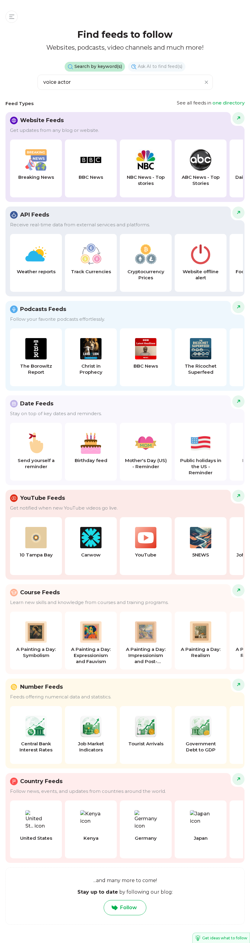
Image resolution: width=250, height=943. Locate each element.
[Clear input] (206, 82)
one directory (228, 103)
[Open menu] (11, 17)
